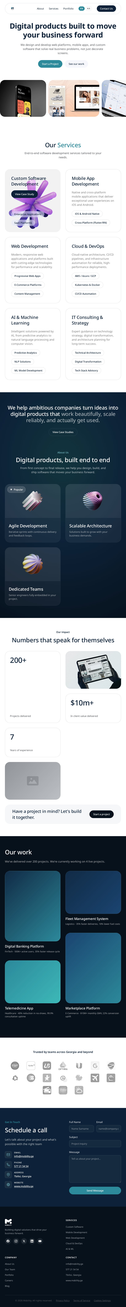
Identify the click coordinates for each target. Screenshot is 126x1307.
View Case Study (24, 194)
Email (99, 1122)
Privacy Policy (63, 1300)
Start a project (101, 814)
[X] (24, 1241)
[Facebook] (8, 1241)
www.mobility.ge (23, 1186)
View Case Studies (63, 432)
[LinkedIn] (32, 1241)
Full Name (75, 1122)
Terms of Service (81, 1300)
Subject (73, 1137)
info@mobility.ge (24, 1156)
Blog (7, 1285)
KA (88, 9)
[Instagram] (16, 1241)
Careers (9, 1280)
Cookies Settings (102, 1300)
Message (74, 1152)
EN (81, 9)
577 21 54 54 (21, 1166)
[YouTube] (40, 1241)
